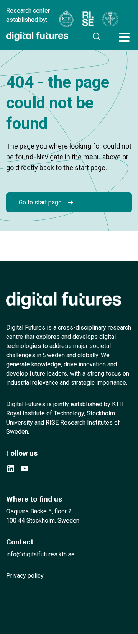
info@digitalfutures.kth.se (40, 554)
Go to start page (40, 202)
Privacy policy (25, 575)
